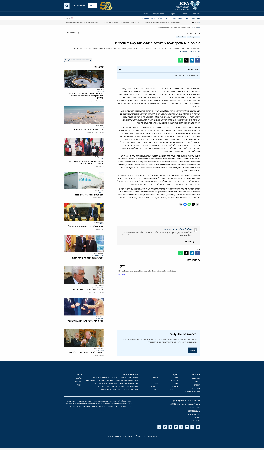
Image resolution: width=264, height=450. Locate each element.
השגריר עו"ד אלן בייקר (96, 101)
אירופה (101, 192)
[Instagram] (181, 427)
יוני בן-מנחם (100, 229)
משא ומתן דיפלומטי (193, 37)
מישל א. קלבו (99, 166)
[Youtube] (187, 427)
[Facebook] (198, 427)
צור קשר (145, 14)
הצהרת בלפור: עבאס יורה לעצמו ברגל (88, 289)
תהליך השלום (193, 33)
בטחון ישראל (100, 318)
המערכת (101, 324)
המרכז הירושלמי (98, 198)
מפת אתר (196, 417)
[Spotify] (165, 427)
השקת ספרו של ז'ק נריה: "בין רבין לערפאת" (85, 321)
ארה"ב (102, 158)
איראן (102, 127)
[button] (197, 60)
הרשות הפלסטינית (98, 255)
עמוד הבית (196, 14)
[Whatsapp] (159, 427)
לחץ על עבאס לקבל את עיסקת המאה (88, 258)
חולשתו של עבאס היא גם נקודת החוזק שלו (86, 226)
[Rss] (170, 427)
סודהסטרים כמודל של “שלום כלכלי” (89, 195)
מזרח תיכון (100, 91)
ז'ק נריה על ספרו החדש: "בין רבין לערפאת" (86, 352)
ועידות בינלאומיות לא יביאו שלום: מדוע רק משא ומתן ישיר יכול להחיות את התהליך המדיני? (86, 95)
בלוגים (193, 28)
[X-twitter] (192, 427)
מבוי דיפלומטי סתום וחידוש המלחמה (88, 130)
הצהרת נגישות (195, 420)
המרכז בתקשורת (158, 14)
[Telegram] (176, 427)
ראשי (198, 28)
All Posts (188, 241)
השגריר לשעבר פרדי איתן (95, 132)
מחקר (173, 14)
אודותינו (185, 14)
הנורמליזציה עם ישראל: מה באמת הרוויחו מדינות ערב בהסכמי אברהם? (86, 162)
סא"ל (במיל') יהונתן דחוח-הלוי (190, 51)
